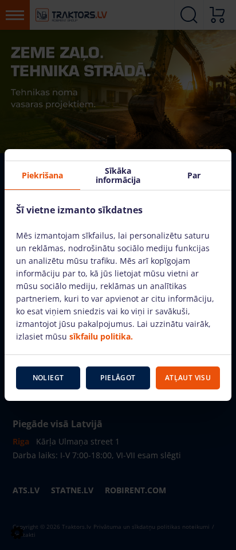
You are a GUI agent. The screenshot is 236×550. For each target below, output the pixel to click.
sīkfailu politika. (101, 336)
